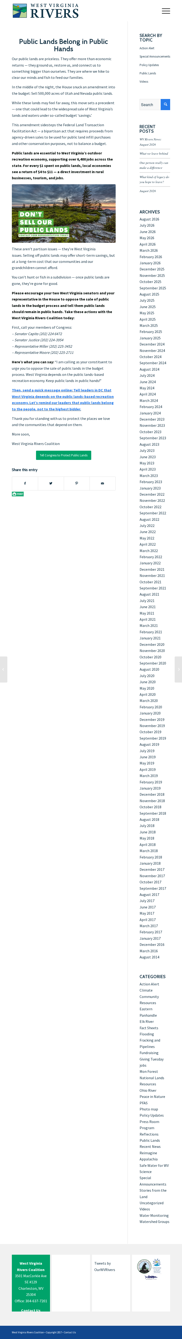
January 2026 (150, 263)
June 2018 (148, 832)
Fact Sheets (149, 1027)
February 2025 (151, 331)
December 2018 (152, 794)
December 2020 (152, 644)
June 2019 (148, 757)
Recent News (150, 1146)
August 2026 (148, 191)
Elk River (147, 1021)
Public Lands (148, 73)
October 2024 (150, 356)
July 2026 (147, 225)
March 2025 (149, 325)
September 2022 (153, 513)
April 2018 (148, 844)
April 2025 (148, 319)
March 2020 (149, 700)
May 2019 (147, 763)
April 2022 (148, 544)
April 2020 (148, 694)
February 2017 (151, 932)
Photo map (149, 1109)
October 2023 (150, 431)
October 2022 (150, 506)
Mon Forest (149, 1071)
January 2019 (150, 788)
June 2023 (148, 456)
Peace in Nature (152, 1096)
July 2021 (147, 600)
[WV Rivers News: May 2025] (178, 669)
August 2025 (149, 294)
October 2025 (150, 281)
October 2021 (150, 582)
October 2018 (150, 806)
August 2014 (149, 957)
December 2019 (152, 719)
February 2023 (151, 481)
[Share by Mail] (102, 483)
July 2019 (147, 750)
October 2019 (150, 731)
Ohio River (148, 1090)
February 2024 (151, 406)
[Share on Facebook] (25, 483)
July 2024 (147, 375)
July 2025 (147, 300)
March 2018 (149, 850)
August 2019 (149, 744)
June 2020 (148, 681)
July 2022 (147, 525)
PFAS (144, 1103)
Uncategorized (152, 1202)
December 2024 (152, 344)
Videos (144, 82)
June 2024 (148, 381)
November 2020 (152, 650)
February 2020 (151, 707)
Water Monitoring (154, 1215)
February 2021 (151, 631)
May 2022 (147, 538)
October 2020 (150, 657)
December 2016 (152, 944)
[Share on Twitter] (51, 483)
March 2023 (149, 475)
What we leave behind (154, 153)
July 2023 (147, 450)
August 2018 (149, 819)
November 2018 (152, 800)
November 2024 (152, 350)
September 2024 (153, 362)
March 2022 (149, 550)
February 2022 (151, 556)
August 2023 (149, 444)
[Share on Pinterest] (77, 483)
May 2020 (147, 688)
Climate (146, 990)
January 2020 (150, 713)
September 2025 (153, 288)
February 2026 (151, 256)
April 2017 (148, 919)
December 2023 (152, 419)
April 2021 (148, 619)
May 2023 (147, 463)
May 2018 (147, 838)
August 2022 (149, 519)
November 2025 (152, 275)
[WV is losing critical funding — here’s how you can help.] (3, 669)
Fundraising (149, 1052)
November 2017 (152, 875)
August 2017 (149, 894)
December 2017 (152, 869)
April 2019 (148, 769)
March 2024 (149, 400)
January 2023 (150, 488)
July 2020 (147, 675)
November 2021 (152, 575)
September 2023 (153, 438)
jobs (143, 1065)
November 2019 (152, 725)
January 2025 (150, 338)
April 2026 (148, 244)
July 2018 (147, 825)
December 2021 (152, 569)
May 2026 (147, 237)
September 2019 (153, 738)
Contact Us (70, 1332)
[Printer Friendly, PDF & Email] (18, 494)
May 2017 (147, 913)
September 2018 (153, 813)
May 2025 (147, 312)
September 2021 (153, 588)
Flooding (147, 1034)
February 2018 (151, 857)
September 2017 (153, 888)
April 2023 (148, 469)
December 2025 (152, 269)
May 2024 (147, 388)
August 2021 (149, 594)
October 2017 (150, 882)
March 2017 (149, 925)
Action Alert (147, 48)
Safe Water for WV (154, 1165)
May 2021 (147, 613)
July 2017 (147, 900)
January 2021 (150, 638)
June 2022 (148, 531)
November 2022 (152, 500)
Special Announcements (155, 56)
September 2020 (153, 663)
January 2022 (150, 563)
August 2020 (149, 669)
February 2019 (151, 782)
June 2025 (148, 306)
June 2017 (148, 907)
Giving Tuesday (152, 1059)
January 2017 (150, 938)
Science (146, 1171)
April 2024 (148, 394)
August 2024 (149, 369)
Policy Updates (149, 65)
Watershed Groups (154, 1221)
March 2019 (149, 775)
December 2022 (152, 494)
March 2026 (149, 250)
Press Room (149, 1121)
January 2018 (150, 863)
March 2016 (149, 950)
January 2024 (150, 413)
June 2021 (148, 606)
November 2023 (152, 425)
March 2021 (149, 625)
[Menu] (163, 10)
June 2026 (148, 231)
